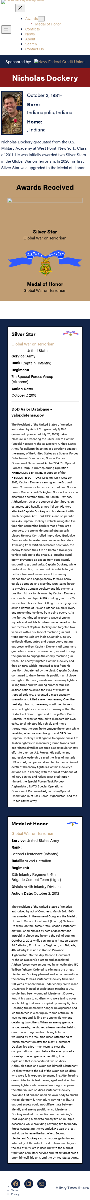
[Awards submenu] (41, 18)
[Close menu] (20, 8)
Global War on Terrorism (45, 238)
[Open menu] (6, 29)
